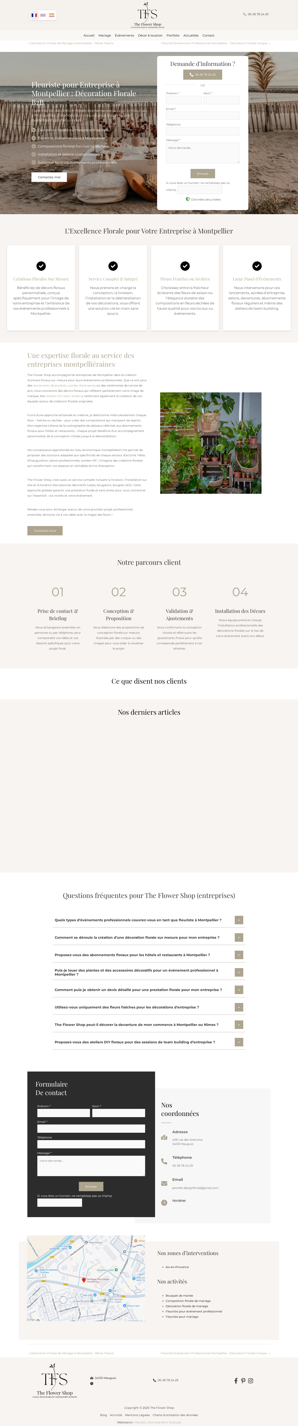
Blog (103, 1415)
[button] (256, 14)
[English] (43, 15)
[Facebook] (236, 1381)
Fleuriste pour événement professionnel (194, 1311)
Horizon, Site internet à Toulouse (158, 1422)
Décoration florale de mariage (187, 1306)
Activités (116, 1415)
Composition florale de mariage (188, 1301)
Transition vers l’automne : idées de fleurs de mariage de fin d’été (227, 811)
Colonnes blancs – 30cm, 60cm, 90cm (58, 811)
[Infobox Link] (182, 1139)
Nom (208, 93)
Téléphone (173, 124)
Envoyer (203, 173)
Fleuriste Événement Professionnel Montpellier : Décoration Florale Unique (216, 43)
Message (173, 140)
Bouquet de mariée (179, 1295)
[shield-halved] (188, 199)
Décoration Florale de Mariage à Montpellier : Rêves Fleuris (70, 43)
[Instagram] (250, 1381)
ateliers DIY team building (64, 396)
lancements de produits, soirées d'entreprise (64, 385)
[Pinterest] (243, 1381)
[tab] (149, 920)
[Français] (34, 15)
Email (171, 109)
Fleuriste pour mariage (182, 1317)
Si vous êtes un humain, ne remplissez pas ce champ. (74, 1196)
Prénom (172, 93)
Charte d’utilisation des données (175, 1415)
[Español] (52, 15)
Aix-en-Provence (177, 1267)
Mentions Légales (137, 1415)
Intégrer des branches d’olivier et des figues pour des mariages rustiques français (143, 814)
